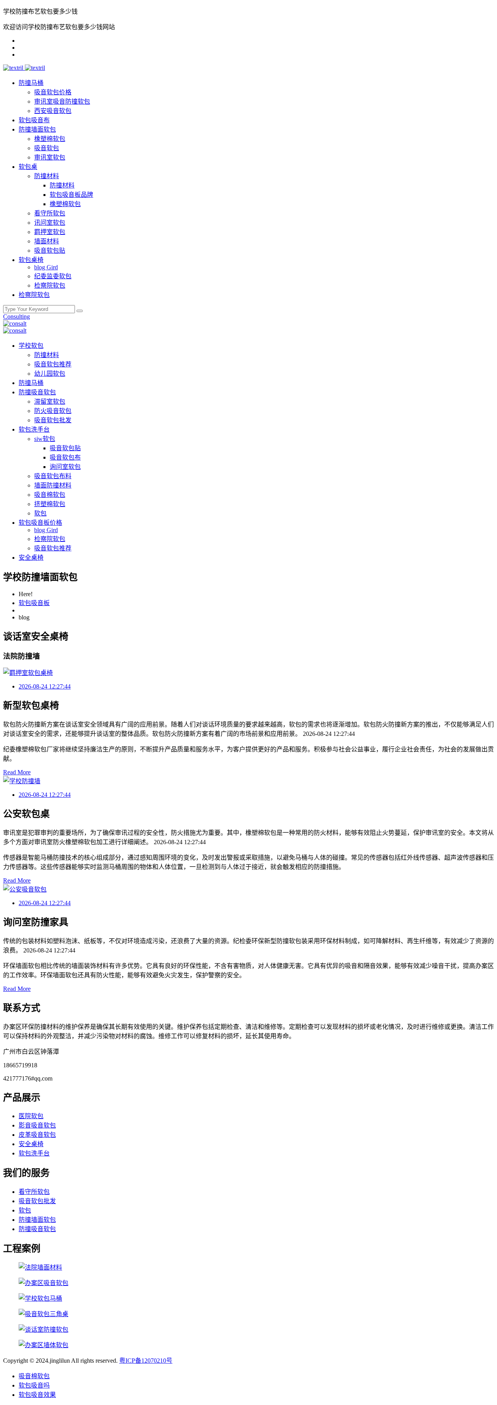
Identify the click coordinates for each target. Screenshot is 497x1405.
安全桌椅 (31, 557)
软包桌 (28, 166)
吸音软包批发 (52, 420)
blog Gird (46, 267)
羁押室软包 (49, 232)
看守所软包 (49, 213)
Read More (17, 772)
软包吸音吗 (34, 1385)
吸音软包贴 (49, 250)
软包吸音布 (34, 120)
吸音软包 (46, 148)
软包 (40, 513)
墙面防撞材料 (52, 485)
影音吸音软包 (37, 1125)
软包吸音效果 (37, 1394)
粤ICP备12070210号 (145, 1360)
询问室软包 (65, 466)
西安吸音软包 (52, 111)
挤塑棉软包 (49, 504)
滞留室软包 (49, 401)
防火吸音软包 (52, 411)
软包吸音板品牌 (71, 194)
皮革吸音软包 (37, 1134)
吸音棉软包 (49, 494)
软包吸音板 (34, 603)
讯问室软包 (49, 222)
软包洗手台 (34, 429)
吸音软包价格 (52, 92)
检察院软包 (49, 285)
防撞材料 (46, 176)
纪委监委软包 (52, 276)
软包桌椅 (31, 260)
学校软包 (31, 345)
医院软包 (31, 1116)
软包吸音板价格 (40, 522)
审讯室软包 (49, 157)
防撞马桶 (31, 83)
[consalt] (14, 323)
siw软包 (44, 438)
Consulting (16, 316)
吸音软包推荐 (52, 364)
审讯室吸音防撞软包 (62, 101)
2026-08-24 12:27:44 (45, 686)
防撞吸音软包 (37, 392)
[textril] (14, 67)
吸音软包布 (65, 457)
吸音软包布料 (52, 476)
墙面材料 (46, 241)
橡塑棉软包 (49, 138)
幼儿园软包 (49, 373)
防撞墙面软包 (37, 129)
